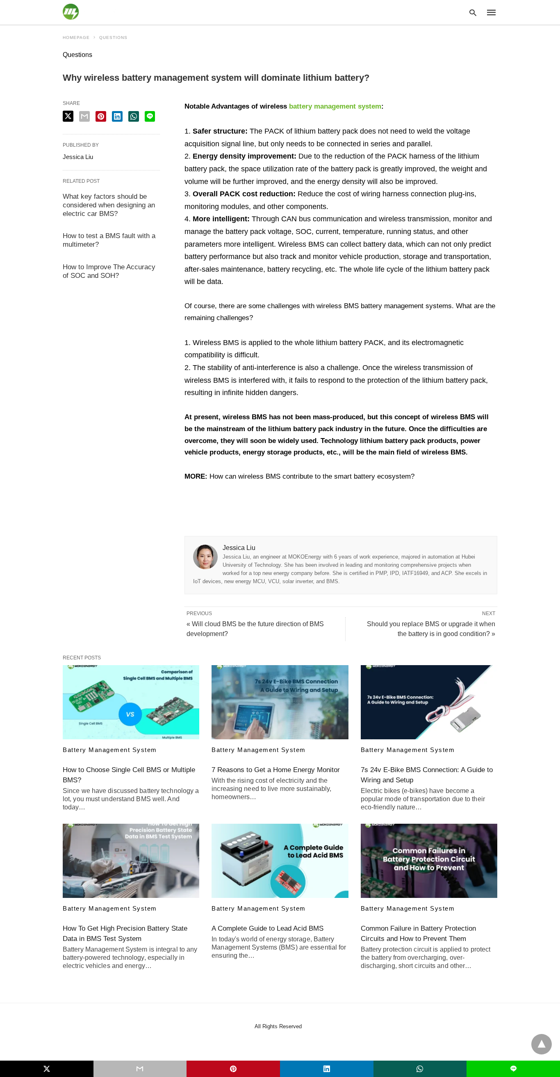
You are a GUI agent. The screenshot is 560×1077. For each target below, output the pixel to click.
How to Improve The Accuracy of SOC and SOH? (109, 271)
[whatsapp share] (133, 116)
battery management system (335, 106)
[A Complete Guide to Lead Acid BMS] (280, 861)
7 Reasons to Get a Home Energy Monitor (276, 770)
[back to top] (541, 1044)
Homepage (76, 37)
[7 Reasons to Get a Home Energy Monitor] (280, 702)
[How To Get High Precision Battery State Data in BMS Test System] (131, 861)
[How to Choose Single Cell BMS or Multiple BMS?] (131, 702)
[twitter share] (68, 116)
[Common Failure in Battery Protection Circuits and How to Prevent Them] (429, 861)
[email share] (84, 116)
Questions (113, 37)
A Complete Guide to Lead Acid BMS (267, 928)
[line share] (150, 116)
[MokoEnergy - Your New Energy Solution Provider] (102, 12)
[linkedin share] (117, 116)
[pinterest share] (101, 116)
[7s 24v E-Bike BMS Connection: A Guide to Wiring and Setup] (429, 702)
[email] (140, 1069)
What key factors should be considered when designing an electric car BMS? (109, 205)
